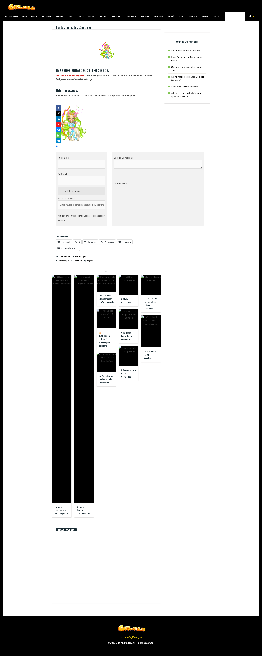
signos (90, 261)
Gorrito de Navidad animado (184, 86)
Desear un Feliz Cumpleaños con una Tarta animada (106, 299)
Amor (24, 16)
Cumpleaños (131, 16)
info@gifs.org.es (133, 637)
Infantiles (193, 16)
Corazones (103, 16)
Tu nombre (63, 157)
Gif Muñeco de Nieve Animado (185, 50)
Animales (59, 16)
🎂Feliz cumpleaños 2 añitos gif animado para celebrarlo (104, 339)
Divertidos (145, 16)
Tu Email (62, 174)
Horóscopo (80, 256)
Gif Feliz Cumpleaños (126, 300)
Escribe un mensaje (123, 157)
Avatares (80, 16)
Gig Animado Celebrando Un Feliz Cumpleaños (61, 510)
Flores (182, 16)
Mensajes (206, 16)
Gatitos (34, 16)
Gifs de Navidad (11, 16)
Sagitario (78, 261)
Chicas (91, 16)
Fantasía (171, 16)
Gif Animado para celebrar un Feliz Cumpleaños (106, 379)
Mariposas (46, 16)
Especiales (158, 16)
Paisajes (217, 16)
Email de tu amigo (71, 191)
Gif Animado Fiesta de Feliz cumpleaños (127, 336)
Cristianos (116, 16)
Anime (70, 16)
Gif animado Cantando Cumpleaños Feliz (84, 510)
